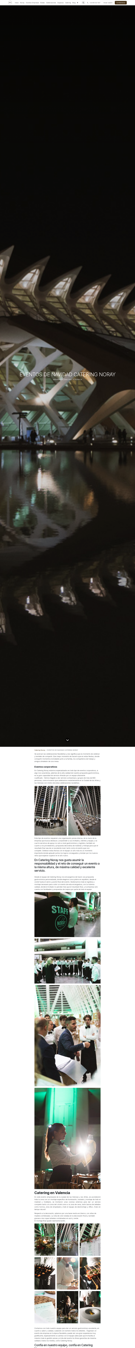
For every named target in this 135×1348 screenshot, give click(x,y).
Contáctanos (120, 3)
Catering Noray (39, 750)
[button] (83, 3)
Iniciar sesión (107, 3)
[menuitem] (16, 3)
